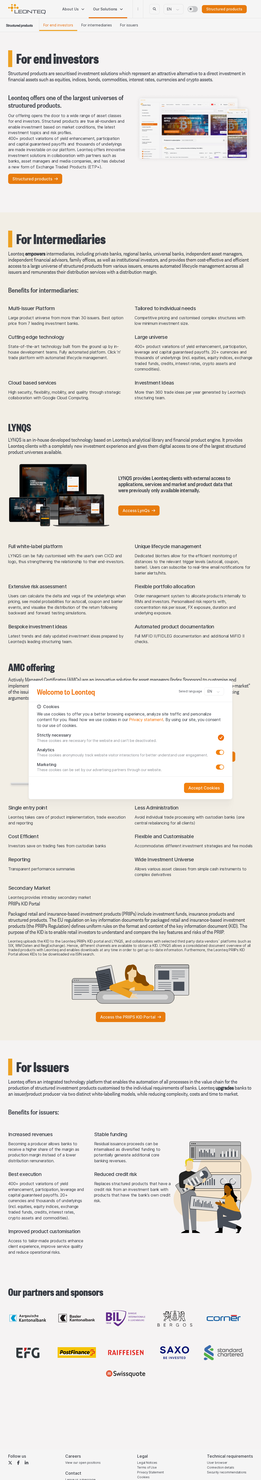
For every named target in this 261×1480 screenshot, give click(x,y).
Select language (190, 691)
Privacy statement (146, 719)
